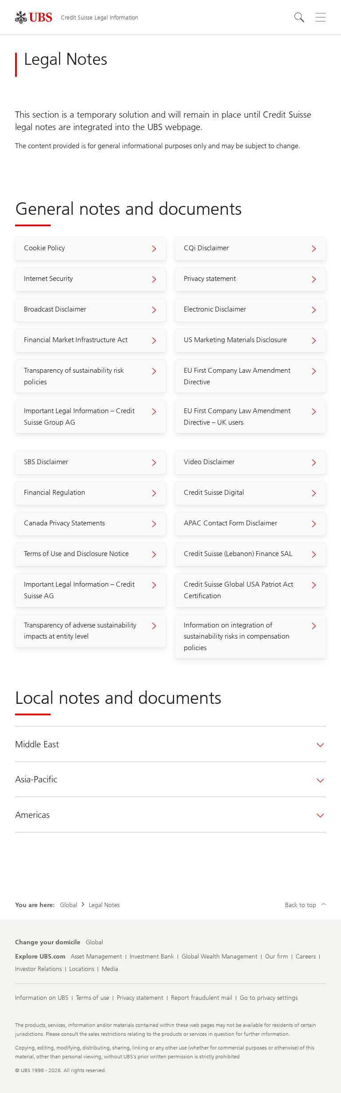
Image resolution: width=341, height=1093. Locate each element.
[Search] (299, 17)
